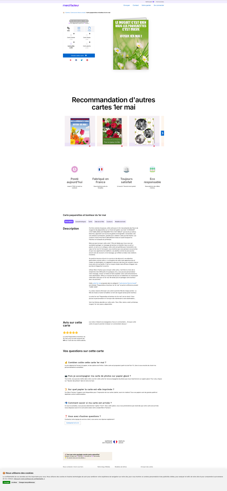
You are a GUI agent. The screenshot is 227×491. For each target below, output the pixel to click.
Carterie (68, 12)
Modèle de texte (120, 221)
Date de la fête (99, 221)
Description (69, 221)
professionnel (160, 2)
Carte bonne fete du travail (78, 12)
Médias (107, 467)
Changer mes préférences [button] (27, 482)
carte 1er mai (97, 283)
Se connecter (159, 5)
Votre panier (146, 5)
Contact (136, 5)
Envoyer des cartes (147, 467)
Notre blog (101, 467)
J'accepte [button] (6, 482)
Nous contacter (68, 467)
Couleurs (109, 221)
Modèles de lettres (121, 467)
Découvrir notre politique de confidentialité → (29, 479)
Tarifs (90, 221)
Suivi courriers (78, 467)
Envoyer (127, 5)
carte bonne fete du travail (127, 283)
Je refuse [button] (14, 482)
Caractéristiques (80, 221)
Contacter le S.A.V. (72, 423)
